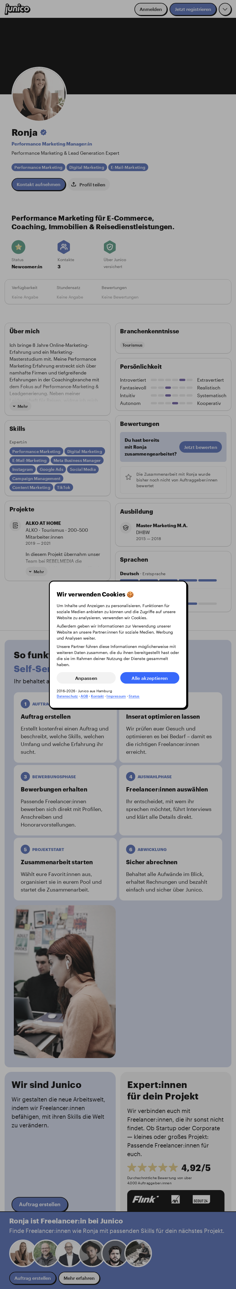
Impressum (116, 696)
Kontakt (97, 696)
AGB (84, 696)
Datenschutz (67, 696)
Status (134, 696)
